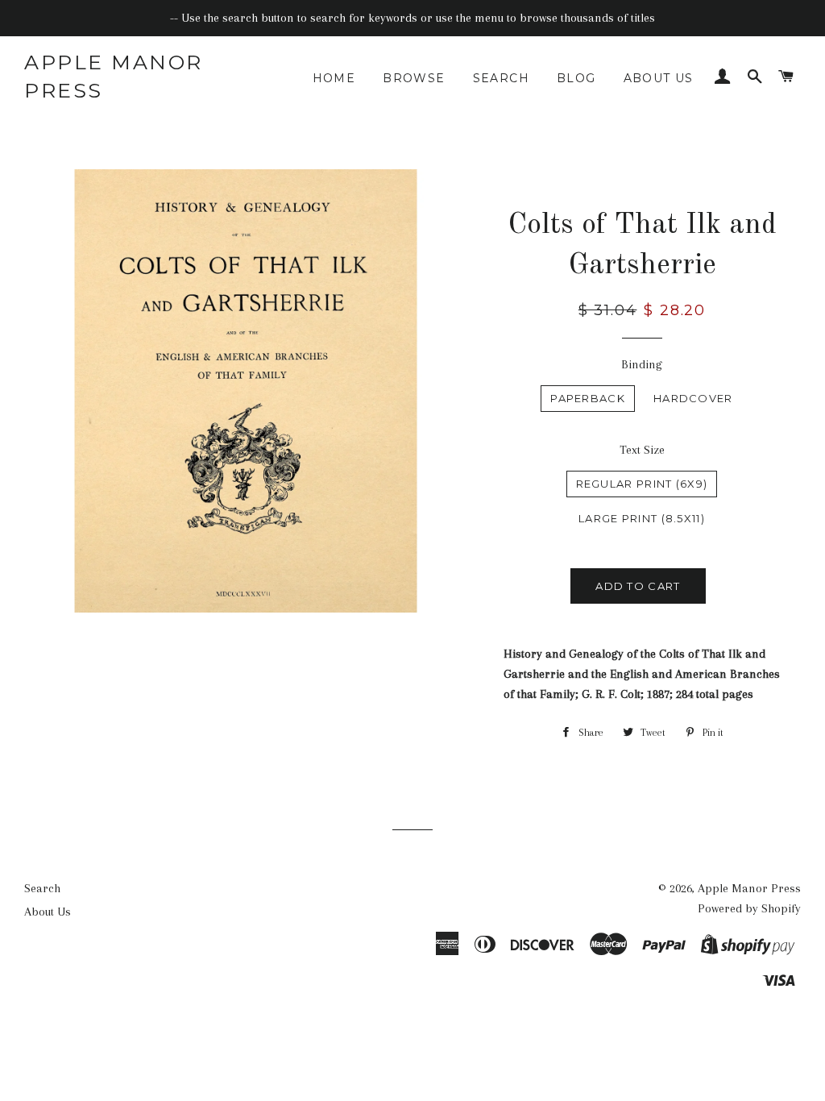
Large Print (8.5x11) (641, 518)
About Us (659, 78)
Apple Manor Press (113, 76)
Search (501, 78)
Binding (641, 364)
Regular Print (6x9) (642, 483)
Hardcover (693, 398)
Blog (576, 78)
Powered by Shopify (749, 908)
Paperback (587, 398)
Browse (414, 78)
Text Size (642, 449)
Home (334, 78)
